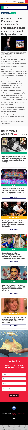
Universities (5, 13)
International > (14, 217)
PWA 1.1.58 (14, 414)
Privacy (14, 413)
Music (13, 13)
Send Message (14, 395)
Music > (14, 153)
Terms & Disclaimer (20, 413)
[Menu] (26, 1)
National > (14, 281)
